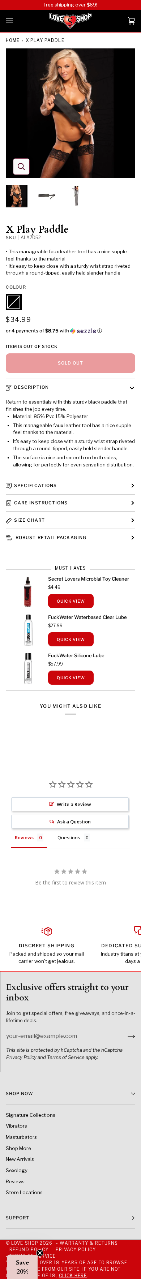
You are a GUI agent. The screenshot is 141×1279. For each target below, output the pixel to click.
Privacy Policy (21, 1057)
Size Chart (29, 520)
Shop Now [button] (19, 1093)
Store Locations (24, 1192)
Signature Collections (30, 1115)
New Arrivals (20, 1159)
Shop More (18, 1148)
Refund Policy (28, 1249)
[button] (70, 330)
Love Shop (24, 1243)
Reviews (15, 1181)
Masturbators (21, 1137)
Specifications (35, 485)
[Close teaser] (39, 1253)
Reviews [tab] (24, 837)
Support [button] (18, 1217)
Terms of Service (66, 1057)
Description (31, 387)
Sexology (16, 1170)
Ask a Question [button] (74, 821)
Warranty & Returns (89, 1243)
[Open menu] (16, 21)
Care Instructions (41, 502)
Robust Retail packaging (50, 537)
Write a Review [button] (74, 804)
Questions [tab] (68, 837)
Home (13, 40)
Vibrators (16, 1126)
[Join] (125, 1036)
